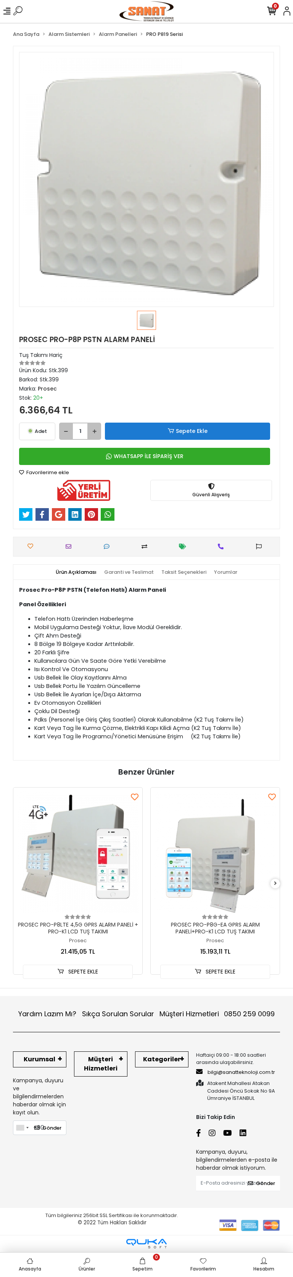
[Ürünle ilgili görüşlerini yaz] (108, 546)
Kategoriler (161, 1059)
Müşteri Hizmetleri (217, 1014)
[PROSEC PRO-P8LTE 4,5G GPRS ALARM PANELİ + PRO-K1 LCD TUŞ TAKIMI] (77, 852)
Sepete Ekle (192, 431)
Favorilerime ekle (47, 472)
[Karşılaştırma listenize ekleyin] (146, 546)
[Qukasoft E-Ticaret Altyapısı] (146, 1243)
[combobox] (22, 1128)
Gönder (51, 1128)
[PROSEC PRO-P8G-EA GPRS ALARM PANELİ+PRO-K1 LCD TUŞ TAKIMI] (215, 852)
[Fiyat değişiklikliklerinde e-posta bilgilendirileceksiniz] (184, 546)
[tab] (76, 572)
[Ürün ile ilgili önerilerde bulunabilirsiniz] (260, 546)
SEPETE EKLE (82, 971)
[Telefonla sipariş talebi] (222, 546)
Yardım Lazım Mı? (47, 1014)
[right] (275, 884)
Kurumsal (39, 1059)
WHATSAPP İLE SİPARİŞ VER (149, 456)
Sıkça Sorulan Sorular (118, 1014)
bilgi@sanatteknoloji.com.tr (241, 1072)
